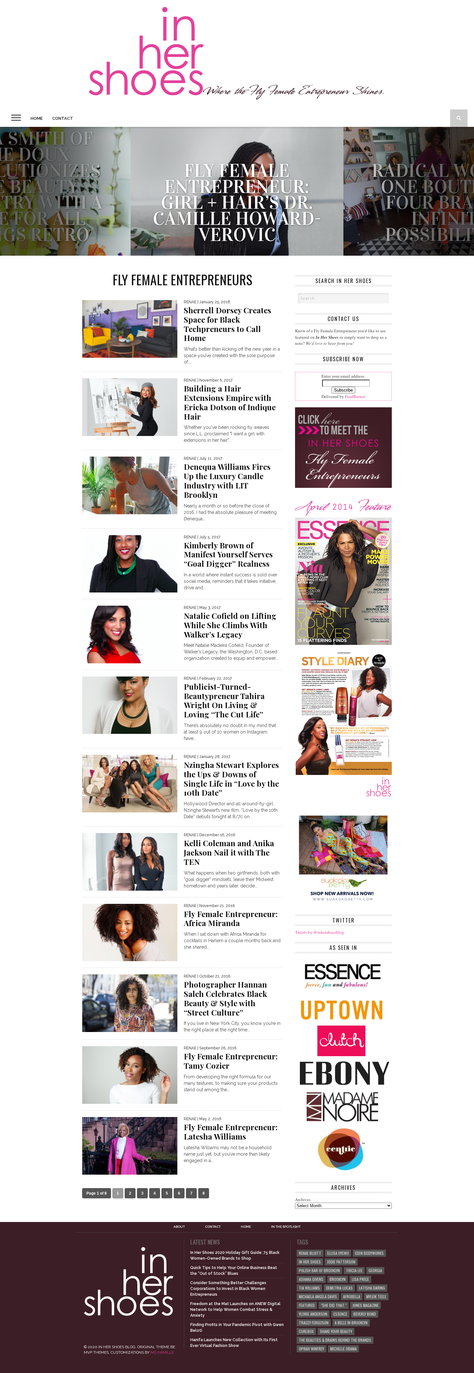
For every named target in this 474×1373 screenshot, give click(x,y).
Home (37, 118)
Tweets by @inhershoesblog (319, 932)
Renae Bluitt (310, 1253)
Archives (303, 1199)
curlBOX (306, 1331)
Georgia (375, 1270)
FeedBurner (355, 396)
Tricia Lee (354, 1270)
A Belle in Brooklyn (351, 1322)
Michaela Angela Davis (318, 1296)
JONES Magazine (365, 1305)
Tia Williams (309, 1288)
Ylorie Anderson (313, 1314)
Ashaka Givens (311, 1279)
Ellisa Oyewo (338, 1253)
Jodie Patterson (341, 1261)
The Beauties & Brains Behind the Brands (335, 1340)
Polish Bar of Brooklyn (319, 1270)
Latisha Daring (372, 1288)
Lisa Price (360, 1279)
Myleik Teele (376, 1296)
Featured (307, 1305)
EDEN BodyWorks (369, 1253)
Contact (62, 118)
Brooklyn (338, 1279)
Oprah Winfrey (311, 1348)
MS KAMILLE (162, 1352)
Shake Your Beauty (336, 1331)
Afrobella (351, 1296)
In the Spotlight (286, 1226)
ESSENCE (340, 1314)
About (179, 1226)
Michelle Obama (343, 1348)
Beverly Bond (364, 1314)
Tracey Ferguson (314, 1322)
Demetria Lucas (339, 1288)
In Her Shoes (310, 1261)
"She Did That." (333, 1305)
